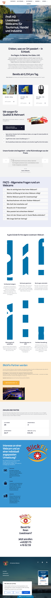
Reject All (17, 592)
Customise (9, 592)
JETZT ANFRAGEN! (27, 596)
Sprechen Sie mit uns (7, 382)
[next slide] (45, 161)
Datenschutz (6, 579)
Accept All (26, 592)
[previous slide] (6, 161)
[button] (25, 193)
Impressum (5, 577)
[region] (17, 588)
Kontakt (5, 575)
